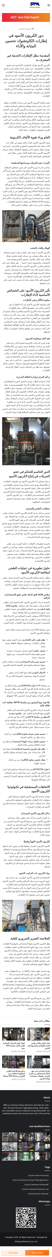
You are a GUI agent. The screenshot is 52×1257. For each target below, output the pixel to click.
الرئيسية (28, 29)
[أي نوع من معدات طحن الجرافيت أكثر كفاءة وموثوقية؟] (9, 1156)
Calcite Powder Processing (38, 1175)
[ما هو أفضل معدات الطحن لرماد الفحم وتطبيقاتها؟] (42, 1156)
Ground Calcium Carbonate (38, 1194)
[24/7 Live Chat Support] (26, 17)
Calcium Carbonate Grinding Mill (36, 1185)
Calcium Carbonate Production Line (35, 1189)
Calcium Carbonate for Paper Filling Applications (31, 1180)
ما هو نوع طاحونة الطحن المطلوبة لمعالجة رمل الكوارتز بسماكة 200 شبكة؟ (14, 1073)
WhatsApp (13, 1252)
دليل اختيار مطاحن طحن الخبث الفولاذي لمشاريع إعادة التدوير (39, 1046)
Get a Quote (37, 1252)
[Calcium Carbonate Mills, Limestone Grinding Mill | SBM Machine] (34, 5)
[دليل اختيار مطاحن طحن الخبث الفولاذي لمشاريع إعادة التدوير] (38, 1034)
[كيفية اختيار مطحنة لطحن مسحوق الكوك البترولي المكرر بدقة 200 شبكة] (9, 1146)
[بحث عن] (48, 6)
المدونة (21, 29)
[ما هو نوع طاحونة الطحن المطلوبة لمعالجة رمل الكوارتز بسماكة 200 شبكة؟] (13, 1062)
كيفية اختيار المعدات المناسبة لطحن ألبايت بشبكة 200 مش (14, 1046)
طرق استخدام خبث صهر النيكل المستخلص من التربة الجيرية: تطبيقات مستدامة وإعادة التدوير (39, 1075)
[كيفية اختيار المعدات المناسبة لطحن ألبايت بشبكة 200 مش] (13, 1034)
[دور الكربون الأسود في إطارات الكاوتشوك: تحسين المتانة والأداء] (9, 1136)
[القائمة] (3, 6)
